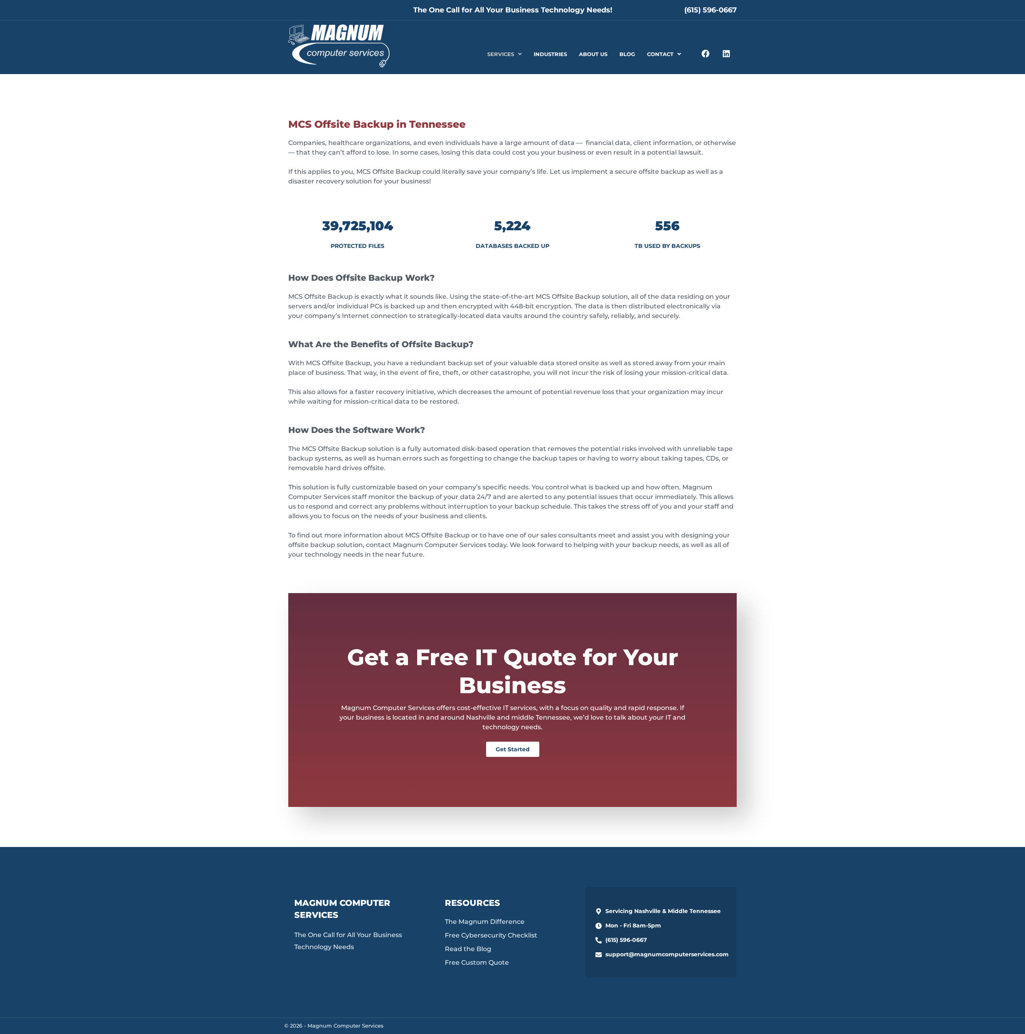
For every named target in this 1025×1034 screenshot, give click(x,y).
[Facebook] (705, 53)
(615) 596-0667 (710, 10)
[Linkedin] (726, 53)
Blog (627, 54)
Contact (660, 54)
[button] (504, 54)
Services (500, 54)
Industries (550, 54)
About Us (593, 54)
